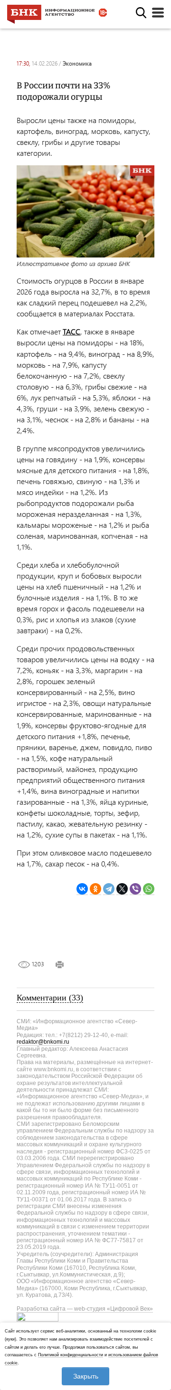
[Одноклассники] (95, 889)
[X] (122, 889)
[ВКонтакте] (82, 889)
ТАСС (71, 331)
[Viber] (135, 889)
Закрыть (85, 1376)
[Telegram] (108, 889)
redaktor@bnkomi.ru (43, 1041)
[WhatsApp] (148, 889)
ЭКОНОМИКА (77, 63)
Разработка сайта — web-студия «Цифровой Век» (85, 1308)
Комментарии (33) (50, 997)
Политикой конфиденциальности (70, 1354)
